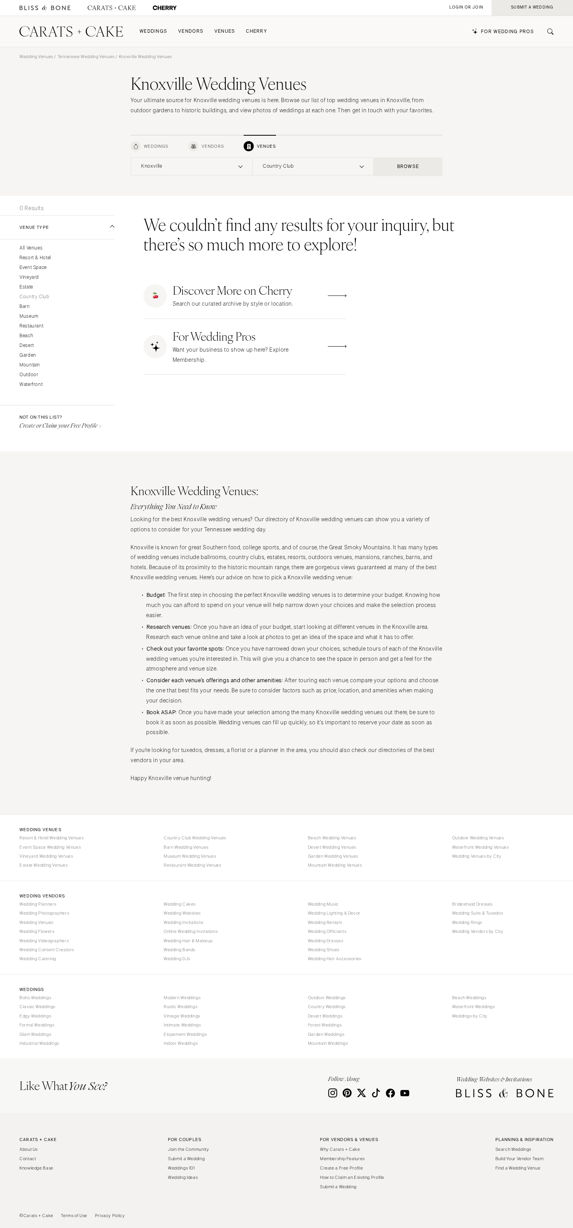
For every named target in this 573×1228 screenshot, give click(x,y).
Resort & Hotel (35, 257)
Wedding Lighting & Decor (334, 913)
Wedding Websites (182, 913)
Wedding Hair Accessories (334, 958)
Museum (29, 316)
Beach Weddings (469, 997)
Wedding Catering (37, 958)
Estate (26, 287)
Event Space (33, 267)
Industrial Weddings (39, 1043)
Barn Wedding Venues (186, 847)
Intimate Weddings (182, 1025)
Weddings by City (470, 1016)
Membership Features (342, 1158)
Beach (26, 335)
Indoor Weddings (181, 1043)
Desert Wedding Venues (332, 847)
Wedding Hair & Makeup (188, 940)
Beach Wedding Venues (332, 837)
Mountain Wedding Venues (335, 865)
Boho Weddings (35, 997)
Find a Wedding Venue (518, 1168)
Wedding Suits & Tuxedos (477, 913)
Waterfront (30, 384)
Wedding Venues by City (477, 856)
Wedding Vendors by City (478, 931)
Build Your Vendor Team (519, 1158)
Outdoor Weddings (327, 997)
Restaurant (31, 326)
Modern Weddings (182, 997)
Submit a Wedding (186, 1158)
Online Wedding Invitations (191, 931)
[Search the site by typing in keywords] (547, 32)
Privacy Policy (110, 1215)
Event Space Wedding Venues (50, 847)
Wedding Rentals (325, 922)
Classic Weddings (37, 1006)
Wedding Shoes (324, 949)
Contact (27, 1158)
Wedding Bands (179, 949)
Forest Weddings (324, 1025)
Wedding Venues (36, 56)
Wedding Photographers (44, 913)
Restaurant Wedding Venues (192, 865)
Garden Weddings (326, 1034)
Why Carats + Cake (340, 1149)
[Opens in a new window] (45, 8)
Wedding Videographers (44, 940)
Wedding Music (323, 904)
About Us (28, 1149)
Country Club (34, 296)
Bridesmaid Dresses (472, 904)
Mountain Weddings (328, 1043)
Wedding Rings (467, 922)
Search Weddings (513, 1149)
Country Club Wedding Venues (195, 837)
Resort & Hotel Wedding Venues (51, 837)
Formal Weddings (36, 1025)
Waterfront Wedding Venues (480, 847)
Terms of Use (74, 1215)
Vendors (190, 31)
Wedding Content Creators (46, 949)
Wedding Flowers (36, 931)
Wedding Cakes (180, 904)
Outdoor (28, 374)
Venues (224, 31)
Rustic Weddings (180, 1006)
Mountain (29, 365)
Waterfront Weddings (473, 1006)
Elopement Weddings (185, 1034)
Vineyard (29, 277)
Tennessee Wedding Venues (86, 56)
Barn (24, 306)
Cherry (256, 31)
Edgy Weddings (35, 1016)
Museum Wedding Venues (190, 856)
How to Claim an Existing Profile (352, 1177)
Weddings (153, 31)
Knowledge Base (36, 1168)
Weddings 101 (181, 1168)
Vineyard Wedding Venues (46, 856)
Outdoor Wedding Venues (478, 837)
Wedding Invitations (183, 922)
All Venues (30, 248)
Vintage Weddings (182, 1016)
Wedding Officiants (327, 931)
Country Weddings (327, 1006)
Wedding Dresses (325, 940)
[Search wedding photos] (165, 8)
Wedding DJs (177, 958)
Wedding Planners (38, 904)
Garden (27, 355)
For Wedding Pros (507, 31)
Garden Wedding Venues (333, 856)
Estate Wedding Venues (43, 865)
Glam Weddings (35, 1034)
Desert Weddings (325, 1016)
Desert (26, 345)
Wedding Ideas (183, 1177)
